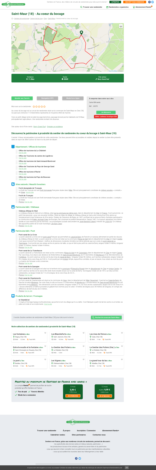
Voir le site (22, 153)
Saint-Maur (51, 18)
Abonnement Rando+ (110, 431)
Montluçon (100, 255)
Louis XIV (108, 222)
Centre (119, 239)
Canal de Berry (65, 257)
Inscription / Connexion (86, 431)
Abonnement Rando (143, 7)
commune (66, 269)
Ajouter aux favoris (22, 98)
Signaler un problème (55, 127)
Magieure (34, 282)
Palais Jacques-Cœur (40, 219)
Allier (70, 190)
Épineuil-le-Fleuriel (77, 269)
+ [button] (14, 25)
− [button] (14, 28)
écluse (65, 259)
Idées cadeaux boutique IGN (106, 117)
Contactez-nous (99, 435)
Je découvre (106, 112)
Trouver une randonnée (92, 7)
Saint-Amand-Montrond (71, 255)
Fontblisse (22, 257)
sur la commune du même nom (65, 213)
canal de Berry (76, 237)
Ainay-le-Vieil (83, 239)
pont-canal (47, 237)
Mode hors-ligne (72, 98)
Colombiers (83, 253)
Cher (45, 18)
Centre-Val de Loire (36, 18)
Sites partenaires (79, 435)
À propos (115, 2)
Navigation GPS (47, 98)
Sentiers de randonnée (21, 18)
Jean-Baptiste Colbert (87, 222)
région (111, 269)
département (95, 269)
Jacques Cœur (56, 224)
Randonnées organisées (119, 7)
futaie (23, 192)
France (104, 213)
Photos (21, 202)
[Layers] (121, 26)
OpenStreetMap (113, 71)
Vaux (65, 280)
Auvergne (94, 280)
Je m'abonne (73, 396)
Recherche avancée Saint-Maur (107, 317)
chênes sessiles (107, 190)
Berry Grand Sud (103, 79)
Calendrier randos (58, 435)
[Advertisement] (67, 89)
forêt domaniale (46, 190)
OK (127, 468)
